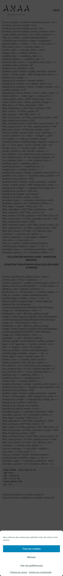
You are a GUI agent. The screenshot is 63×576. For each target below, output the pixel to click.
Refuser (31, 557)
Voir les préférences (31, 565)
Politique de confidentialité (40, 572)
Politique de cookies (18, 572)
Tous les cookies (31, 548)
